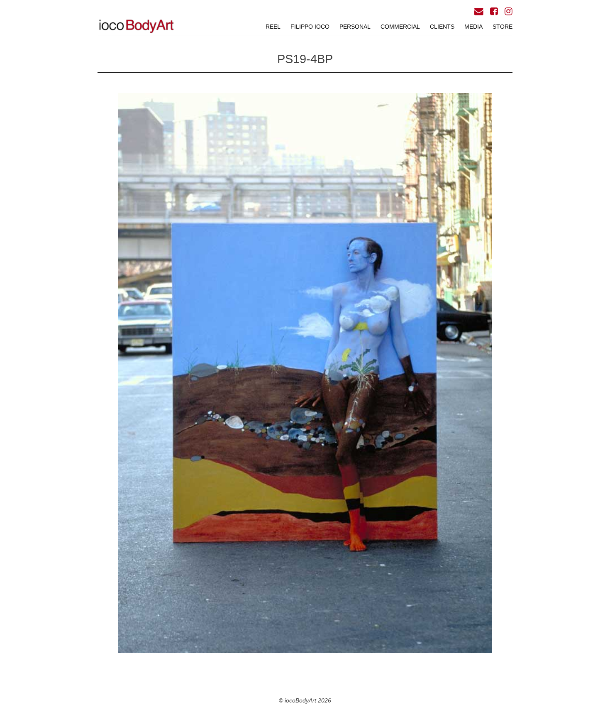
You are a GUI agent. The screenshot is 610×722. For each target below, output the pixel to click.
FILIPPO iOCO (309, 26)
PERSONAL (355, 26)
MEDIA (473, 26)
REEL (273, 26)
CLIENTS (442, 26)
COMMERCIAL (400, 26)
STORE (502, 26)
